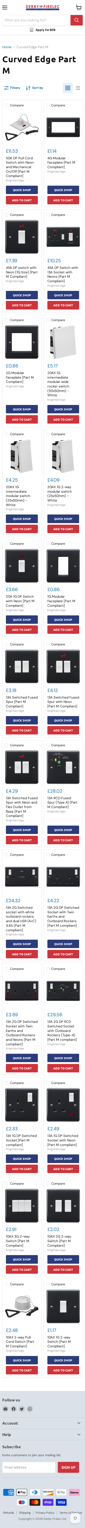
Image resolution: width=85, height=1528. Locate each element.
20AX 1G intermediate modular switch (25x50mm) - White (18, 496)
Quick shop (22, 190)
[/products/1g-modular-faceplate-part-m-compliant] (63, 566)
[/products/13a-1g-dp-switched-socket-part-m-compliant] (22, 1105)
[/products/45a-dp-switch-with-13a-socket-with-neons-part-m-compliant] (63, 237)
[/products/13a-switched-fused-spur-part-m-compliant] (22, 666)
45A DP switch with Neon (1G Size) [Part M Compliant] (22, 272)
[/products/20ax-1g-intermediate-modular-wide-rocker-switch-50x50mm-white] (63, 342)
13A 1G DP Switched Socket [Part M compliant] (21, 1140)
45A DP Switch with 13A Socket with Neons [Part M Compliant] (62, 274)
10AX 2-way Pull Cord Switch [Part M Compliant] (20, 1341)
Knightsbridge (15, 180)
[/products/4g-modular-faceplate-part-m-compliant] (63, 127)
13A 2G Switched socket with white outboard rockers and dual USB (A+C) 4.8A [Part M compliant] (21, 918)
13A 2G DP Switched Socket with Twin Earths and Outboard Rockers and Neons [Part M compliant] (22, 1032)
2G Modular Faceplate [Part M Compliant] (20, 377)
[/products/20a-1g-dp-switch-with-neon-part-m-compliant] (22, 566)
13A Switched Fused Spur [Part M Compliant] (22, 702)
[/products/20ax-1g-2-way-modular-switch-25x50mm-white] (63, 456)
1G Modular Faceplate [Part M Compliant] (61, 601)
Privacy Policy (45, 1513)
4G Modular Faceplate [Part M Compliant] (61, 162)
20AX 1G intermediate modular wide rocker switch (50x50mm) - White (58, 384)
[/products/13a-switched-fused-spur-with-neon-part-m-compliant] (63, 666)
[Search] (76, 20)
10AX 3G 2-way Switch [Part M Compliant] (18, 1241)
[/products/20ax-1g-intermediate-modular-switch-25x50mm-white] (22, 456)
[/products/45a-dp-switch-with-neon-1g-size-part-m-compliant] (22, 237)
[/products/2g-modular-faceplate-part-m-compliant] (22, 342)
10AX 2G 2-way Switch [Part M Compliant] (59, 1241)
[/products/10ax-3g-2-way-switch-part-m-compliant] (22, 1206)
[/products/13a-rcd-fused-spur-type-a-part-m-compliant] (63, 767)
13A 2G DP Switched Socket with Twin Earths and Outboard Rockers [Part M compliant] (63, 916)
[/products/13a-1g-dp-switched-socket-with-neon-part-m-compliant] (63, 1105)
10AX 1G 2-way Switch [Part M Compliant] (59, 1341)
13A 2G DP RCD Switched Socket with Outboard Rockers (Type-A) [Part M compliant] (62, 1030)
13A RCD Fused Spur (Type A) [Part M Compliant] (62, 802)
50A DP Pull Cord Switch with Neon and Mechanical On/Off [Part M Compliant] (20, 167)
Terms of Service (70, 1513)
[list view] (78, 88)
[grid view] (68, 88)
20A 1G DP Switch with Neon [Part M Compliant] (20, 601)
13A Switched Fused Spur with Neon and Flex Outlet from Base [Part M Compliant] (22, 807)
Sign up (68, 1467)
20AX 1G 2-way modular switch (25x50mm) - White (59, 494)
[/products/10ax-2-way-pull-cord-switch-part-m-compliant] (22, 1306)
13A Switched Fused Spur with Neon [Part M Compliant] (63, 702)
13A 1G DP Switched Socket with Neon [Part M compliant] (62, 1140)
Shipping (25, 1513)
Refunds (8, 1513)
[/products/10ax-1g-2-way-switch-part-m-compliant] (63, 1306)
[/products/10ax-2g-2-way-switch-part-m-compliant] (63, 1206)
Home (7, 47)
